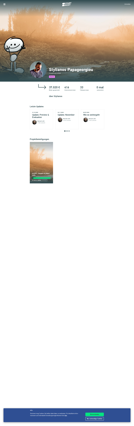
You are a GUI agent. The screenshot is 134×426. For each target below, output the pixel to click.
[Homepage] (67, 4)
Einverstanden (94, 414)
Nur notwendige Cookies (94, 419)
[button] (64, 131)
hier (66, 415)
